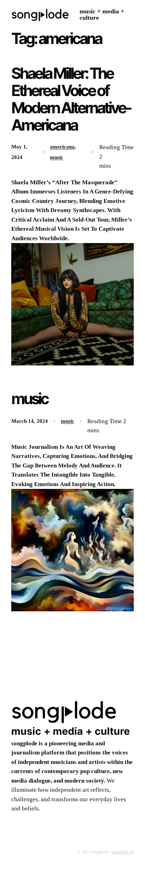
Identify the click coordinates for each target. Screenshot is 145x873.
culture (89, 17)
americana (62, 146)
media (110, 11)
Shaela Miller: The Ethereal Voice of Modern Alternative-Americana (71, 99)
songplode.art (122, 851)
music (87, 11)
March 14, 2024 (29, 421)
